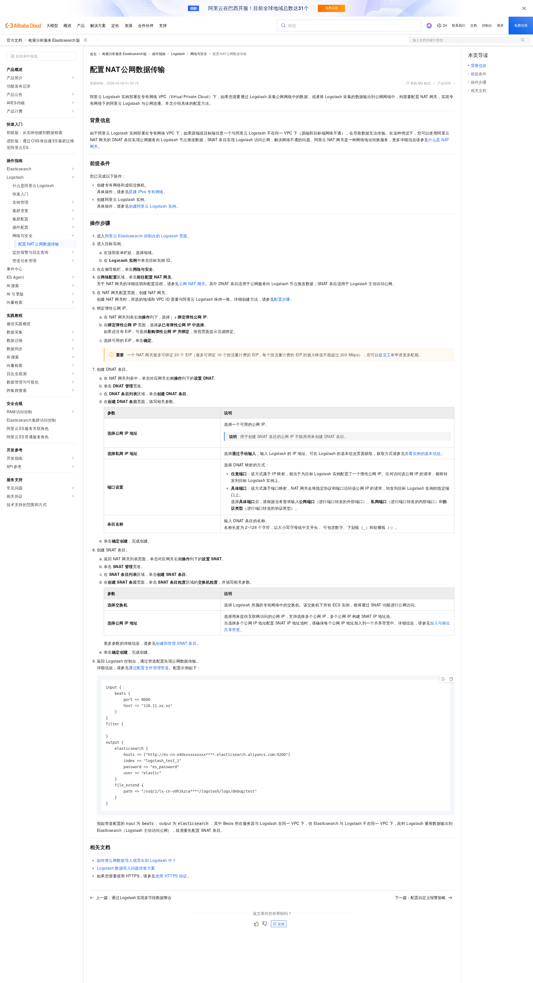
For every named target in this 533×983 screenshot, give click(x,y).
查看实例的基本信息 (423, 453)
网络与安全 (198, 53)
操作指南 (158, 53)
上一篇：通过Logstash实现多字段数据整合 (134, 897)
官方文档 (14, 40)
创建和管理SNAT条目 (176, 643)
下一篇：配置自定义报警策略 (420, 897)
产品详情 (444, 83)
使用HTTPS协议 (171, 876)
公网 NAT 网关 (192, 283)
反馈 (281, 923)
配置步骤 (282, 299)
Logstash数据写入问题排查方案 (126, 868)
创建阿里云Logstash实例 (152, 206)
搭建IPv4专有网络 (146, 191)
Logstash (178, 53)
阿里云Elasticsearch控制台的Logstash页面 (146, 235)
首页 (93, 53)
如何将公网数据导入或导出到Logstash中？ (136, 860)
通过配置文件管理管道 (149, 667)
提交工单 (387, 354)
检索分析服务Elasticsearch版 (54, 40)
